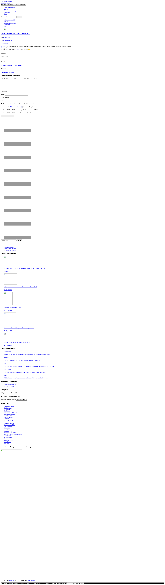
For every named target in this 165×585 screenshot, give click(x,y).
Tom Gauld (4, 46)
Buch (18, 49)
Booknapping (8, 408)
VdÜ (5, 439)
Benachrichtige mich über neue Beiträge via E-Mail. (17, 113)
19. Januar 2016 (7, 40)
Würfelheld (7, 443)
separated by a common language (13, 434)
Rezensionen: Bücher (10, 248)
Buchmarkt (7, 411)
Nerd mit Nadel (8, 426)
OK (69, 583)
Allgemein (5, 43)
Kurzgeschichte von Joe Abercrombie (11, 65)
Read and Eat (7, 431)
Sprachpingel (7, 435)
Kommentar (4, 91)
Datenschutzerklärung (10, 11)
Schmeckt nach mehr (9, 432)
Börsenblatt (7, 409)
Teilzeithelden (8, 437)
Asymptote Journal (9, 406)
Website (3, 101)
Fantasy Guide (8, 415)
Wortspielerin (6, 37)
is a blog (6, 418)
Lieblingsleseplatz (9, 423)
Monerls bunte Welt (9, 425)
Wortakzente (7, 442)
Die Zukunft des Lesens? (15, 33)
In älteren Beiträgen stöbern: (8, 399)
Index (5, 14)
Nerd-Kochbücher (9, 247)
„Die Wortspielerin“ (9, 7)
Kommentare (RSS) (9, 386)
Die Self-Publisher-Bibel (10, 412)
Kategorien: (4, 393)
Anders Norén (31, 580)
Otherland (7, 429)
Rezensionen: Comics (10, 250)
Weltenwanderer (8, 440)
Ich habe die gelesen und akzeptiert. (19, 107)
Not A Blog (7, 428)
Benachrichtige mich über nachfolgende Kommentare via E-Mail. (20, 110)
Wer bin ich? (7, 9)
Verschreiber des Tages (7, 72)
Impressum (7, 12)
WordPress (12, 580)
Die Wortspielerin (5, 3)
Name (3, 94)
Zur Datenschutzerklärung (77, 583)
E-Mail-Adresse (5, 97)
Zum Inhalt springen (6, 1)
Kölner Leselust (8, 420)
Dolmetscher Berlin (9, 414)
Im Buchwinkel (8, 417)
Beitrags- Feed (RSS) (10, 384)
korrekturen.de (8, 422)
